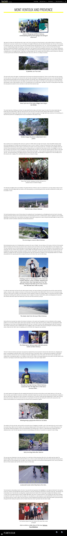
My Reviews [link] (50, 1)
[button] (65, 1)
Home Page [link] (36, 1)
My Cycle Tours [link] (43, 1)
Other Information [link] (59, 1)
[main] (33, 10)
